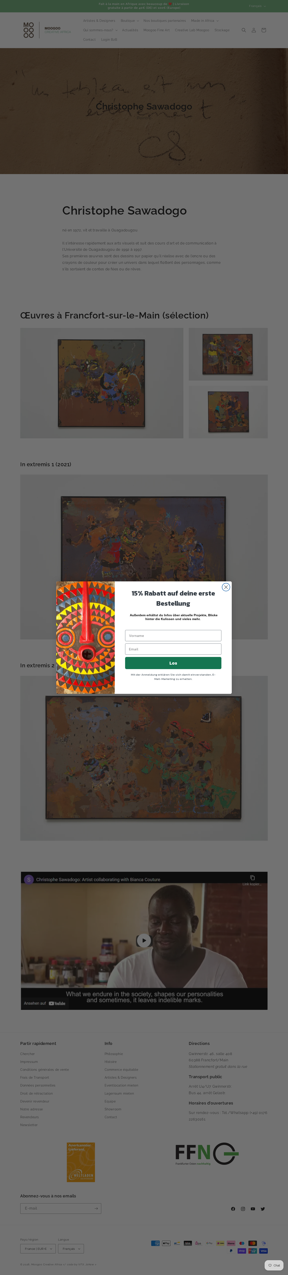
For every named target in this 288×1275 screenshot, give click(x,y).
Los (173, 663)
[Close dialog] (226, 587)
